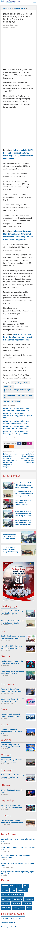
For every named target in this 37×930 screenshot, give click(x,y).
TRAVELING (6, 908)
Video (29, 908)
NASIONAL (18, 899)
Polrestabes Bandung (12, 401)
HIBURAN (5, 895)
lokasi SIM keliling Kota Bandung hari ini (18, 396)
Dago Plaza (8, 386)
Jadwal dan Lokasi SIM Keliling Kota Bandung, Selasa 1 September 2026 (23, 485)
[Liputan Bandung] (10, 1)
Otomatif (5, 903)
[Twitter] (24, 443)
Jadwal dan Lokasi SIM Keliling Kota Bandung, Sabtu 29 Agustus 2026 (22, 522)
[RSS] (11, 446)
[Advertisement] (18, 49)
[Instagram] (29, 443)
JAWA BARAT (7, 899)
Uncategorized (18, 908)
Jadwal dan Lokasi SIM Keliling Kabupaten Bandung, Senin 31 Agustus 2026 (17, 416)
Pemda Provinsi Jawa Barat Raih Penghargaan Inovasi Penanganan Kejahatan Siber (17, 337)
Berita (18, 886)
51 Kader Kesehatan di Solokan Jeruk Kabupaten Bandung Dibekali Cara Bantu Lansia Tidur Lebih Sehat (23, 496)
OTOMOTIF (16, 903)
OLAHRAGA (29, 899)
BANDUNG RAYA (8, 886)
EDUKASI (5, 890)
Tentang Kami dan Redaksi (11, 927)
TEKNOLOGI (27, 903)
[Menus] (34, 2)
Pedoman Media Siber (9, 923)
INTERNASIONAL (17, 895)
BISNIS (26, 886)
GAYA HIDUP (22, 890)
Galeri (13, 890)
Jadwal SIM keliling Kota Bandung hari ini (18, 391)
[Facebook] (19, 443)
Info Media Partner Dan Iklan (11, 918)
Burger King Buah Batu (20, 383)
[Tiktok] (6, 446)
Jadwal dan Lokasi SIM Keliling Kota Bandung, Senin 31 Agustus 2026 (22, 513)
